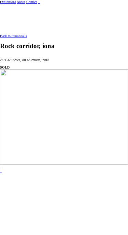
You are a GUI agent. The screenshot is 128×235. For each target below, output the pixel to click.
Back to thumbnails (13, 36)
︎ (1, 171)
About (21, 2)
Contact (31, 2)
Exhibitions (8, 2)
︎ (1, 167)
